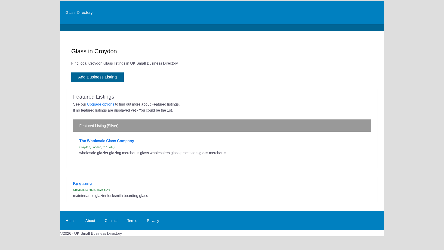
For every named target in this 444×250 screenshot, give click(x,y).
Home (71, 221)
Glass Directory (79, 12)
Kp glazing (82, 183)
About (90, 221)
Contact (111, 221)
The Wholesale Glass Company (106, 141)
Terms (132, 221)
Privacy (153, 221)
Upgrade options (100, 104)
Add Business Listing (97, 77)
